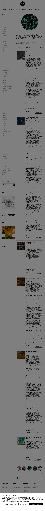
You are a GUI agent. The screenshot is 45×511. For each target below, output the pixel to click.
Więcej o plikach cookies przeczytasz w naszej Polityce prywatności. (15, 501)
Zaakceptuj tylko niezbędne (10, 504)
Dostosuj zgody (24, 504)
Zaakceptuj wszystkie (36, 504)
